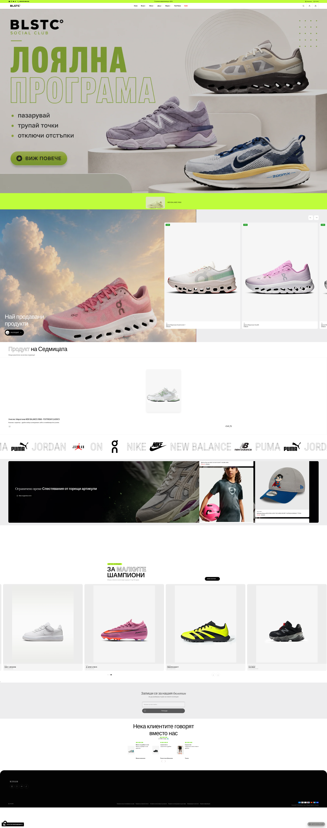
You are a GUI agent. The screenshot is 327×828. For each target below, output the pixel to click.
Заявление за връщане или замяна (192, 782)
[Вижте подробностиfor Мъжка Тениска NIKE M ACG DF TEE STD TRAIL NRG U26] (226, 498)
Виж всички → (212, 578)
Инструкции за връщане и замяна (191, 787)
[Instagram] (11, 1)
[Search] (303, 6)
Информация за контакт (193, 803)
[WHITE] (10, 426)
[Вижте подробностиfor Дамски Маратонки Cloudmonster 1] (202, 272)
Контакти (115, 782)
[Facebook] (9, 1)
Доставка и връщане (188, 785)
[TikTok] (16, 1)
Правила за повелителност (142, 803)
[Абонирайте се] (316, 782)
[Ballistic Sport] (14, 6)
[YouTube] (13, 1)
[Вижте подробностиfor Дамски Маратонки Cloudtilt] (280, 272)
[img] (163, 737)
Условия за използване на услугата (158, 803)
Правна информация (205, 803)
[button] (315, 6)
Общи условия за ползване (189, 780)
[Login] (309, 6)
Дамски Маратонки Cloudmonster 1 (175, 325)
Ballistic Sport (303, 805)
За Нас (115, 780)
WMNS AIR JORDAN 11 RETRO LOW (266, 509)
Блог (114, 785)
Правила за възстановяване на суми (125, 803)
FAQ (183, 794)
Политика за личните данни (189, 789)
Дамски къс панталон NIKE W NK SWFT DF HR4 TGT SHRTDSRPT (219, 465)
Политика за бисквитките (189, 792)
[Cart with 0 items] (315, 6)
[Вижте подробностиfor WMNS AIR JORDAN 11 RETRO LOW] (282, 478)
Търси (115, 787)
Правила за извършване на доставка (177, 803)
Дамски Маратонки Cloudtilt (251, 325)
